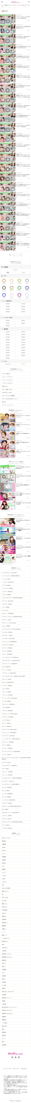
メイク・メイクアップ (7, 376)
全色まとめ (4, 386)
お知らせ (4, 402)
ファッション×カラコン (7, 380)
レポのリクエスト (15, 1068)
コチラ (23, 1081)
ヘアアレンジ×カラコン (7, 383)
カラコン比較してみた (7, 389)
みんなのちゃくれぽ (6, 392)
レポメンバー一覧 (6, 1068)
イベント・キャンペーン (8, 405)
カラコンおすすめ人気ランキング (10, 398)
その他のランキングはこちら (6, 563)
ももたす (28, 419)
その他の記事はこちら (5, 510)
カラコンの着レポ (6, 373)
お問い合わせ (24, 1068)
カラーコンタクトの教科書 (8, 395)
